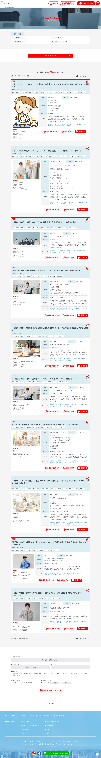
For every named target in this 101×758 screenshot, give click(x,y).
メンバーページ (50, 746)
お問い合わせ (56, 744)
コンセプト (25, 741)
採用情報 (25, 744)
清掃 (86, 674)
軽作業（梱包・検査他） (27, 674)
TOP (5, 7)
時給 (43, 682)
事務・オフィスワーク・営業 (51, 674)
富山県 (24, 715)
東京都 (62, 715)
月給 (48, 682)
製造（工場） (15, 674)
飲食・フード (65, 674)
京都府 (55, 715)
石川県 (32, 715)
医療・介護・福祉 (16, 676)
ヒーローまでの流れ (50, 741)
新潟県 (47, 715)
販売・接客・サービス (76, 674)
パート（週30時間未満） (28, 682)
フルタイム (15, 682)
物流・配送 (39, 674)
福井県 (39, 715)
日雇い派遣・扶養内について (67, 741)
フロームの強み (36, 741)
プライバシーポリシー (69, 744)
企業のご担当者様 (35, 744)
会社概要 (46, 744)
